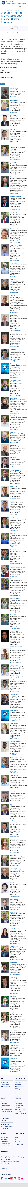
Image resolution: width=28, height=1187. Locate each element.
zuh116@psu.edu (14, 361)
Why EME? (18, 1082)
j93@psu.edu (13, 720)
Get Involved (4, 1141)
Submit (2, 83)
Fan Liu (12, 517)
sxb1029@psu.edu (15, 143)
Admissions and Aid (20, 1086)
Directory (9, 33)
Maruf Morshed (14, 680)
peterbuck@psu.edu (15, 174)
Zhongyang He (13, 349)
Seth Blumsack (14, 146)
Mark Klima (13, 445)
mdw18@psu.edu (14, 1042)
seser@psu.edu (14, 292)
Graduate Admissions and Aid (6, 1108)
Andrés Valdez (14, 962)
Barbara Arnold (14, 100)
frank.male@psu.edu (15, 595)
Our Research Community (19, 1102)
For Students (4, 1128)
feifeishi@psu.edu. (15, 896)
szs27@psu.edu (14, 925)
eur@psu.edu (13, 276)
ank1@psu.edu (14, 442)
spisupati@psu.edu (15, 789)
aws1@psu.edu (14, 865)
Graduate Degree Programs (6, 1102)
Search (19, 6)
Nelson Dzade (13, 212)
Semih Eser (13, 279)
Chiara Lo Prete (14, 550)
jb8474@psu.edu (14, 1010)
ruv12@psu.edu (14, 993)
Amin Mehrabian (14, 631)
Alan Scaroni (13, 855)
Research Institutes (20, 1113)
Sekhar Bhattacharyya (15, 130)
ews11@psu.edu (14, 880)
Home (3, 33)
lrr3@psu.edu (13, 802)
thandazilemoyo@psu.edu (16, 707)
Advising (17, 1089)
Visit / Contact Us (6, 1089)
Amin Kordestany (14, 470)
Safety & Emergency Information (10, 1161)
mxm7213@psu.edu (15, 691)
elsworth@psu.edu (15, 242)
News (16, 1137)
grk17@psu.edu (14, 429)
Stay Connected (5, 1143)
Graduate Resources (6, 1111)
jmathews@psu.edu (15, 612)
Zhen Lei (12, 501)
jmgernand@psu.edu (15, 330)
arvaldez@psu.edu (15, 974)
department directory (9, 64)
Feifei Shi (12, 883)
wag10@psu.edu (14, 346)
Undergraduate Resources (19, 1092)
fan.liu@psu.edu (14, 530)
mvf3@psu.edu (14, 312)
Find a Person (9, 10)
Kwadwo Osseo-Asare (16, 757)
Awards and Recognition (4, 1138)
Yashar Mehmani (14, 615)
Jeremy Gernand (14, 315)
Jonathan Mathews (15, 598)
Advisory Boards (5, 1086)
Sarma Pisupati (14, 775)
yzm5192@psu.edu (15, 628)
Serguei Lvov (13, 566)
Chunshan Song (14, 899)
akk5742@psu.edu (15, 395)
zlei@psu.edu (13, 514)
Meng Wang (13, 1013)
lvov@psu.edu (13, 576)
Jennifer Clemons (14, 177)
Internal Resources (17, 10)
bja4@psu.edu (13, 112)
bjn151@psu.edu (14, 852)
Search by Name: (5, 72)
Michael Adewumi (14, 88)
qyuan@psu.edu (14, 1071)
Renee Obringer (14, 723)
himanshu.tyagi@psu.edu (16, 959)
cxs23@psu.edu (14, 909)
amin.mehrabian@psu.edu (16, 646)
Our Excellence (5, 1084)
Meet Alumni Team (6, 1146)
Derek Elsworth (14, 229)
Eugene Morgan (14, 665)
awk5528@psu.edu (15, 498)
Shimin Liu (12, 533)
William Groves (14, 333)
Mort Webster (13, 1030)
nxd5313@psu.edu (15, 226)
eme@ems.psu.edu (15, 466)
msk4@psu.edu (14, 453)
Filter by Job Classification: (8, 67)
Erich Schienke (13, 868)
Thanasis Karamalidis (15, 380)
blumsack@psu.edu (15, 159)
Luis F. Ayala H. (14, 115)
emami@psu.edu (14, 260)
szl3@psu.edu (13, 547)
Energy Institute (5, 1159)
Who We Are (4, 1082)
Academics (18, 1084)
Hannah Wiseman (14, 1045)
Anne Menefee (14, 649)
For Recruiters (5, 1124)
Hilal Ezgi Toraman (14, 928)
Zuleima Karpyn (14, 398)
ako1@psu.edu (14, 772)
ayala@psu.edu (14, 127)
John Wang (13, 996)
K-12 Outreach (19, 1144)
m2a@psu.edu (13, 96)
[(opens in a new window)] (2, 1178)
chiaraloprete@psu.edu (16, 563)
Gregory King (13, 416)
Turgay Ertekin (13, 263)
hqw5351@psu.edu (15, 1055)
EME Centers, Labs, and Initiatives (20, 1110)
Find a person (5, 1163)
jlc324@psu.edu (14, 193)
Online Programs (5, 1105)
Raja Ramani (13, 805)
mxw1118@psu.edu (15, 1028)
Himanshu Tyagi (14, 946)
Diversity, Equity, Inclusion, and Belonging (12, 1157)
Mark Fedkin (13, 295)
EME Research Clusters (19, 1106)
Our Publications (19, 1140)
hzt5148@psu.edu (14, 943)
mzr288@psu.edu (14, 836)
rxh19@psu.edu (14, 377)
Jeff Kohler (13, 457)
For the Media (19, 1142)
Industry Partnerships (7, 1126)
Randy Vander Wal (14, 977)
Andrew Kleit (13, 432)
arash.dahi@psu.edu (15, 209)
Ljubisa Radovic (14, 792)
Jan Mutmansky (14, 710)
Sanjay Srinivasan (14, 912)
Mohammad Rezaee (15, 823)
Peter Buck (13, 162)
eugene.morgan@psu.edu (16, 677)
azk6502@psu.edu (15, 483)
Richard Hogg (13, 364)
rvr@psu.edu (13, 820)
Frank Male (13, 579)
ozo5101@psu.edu (15, 755)
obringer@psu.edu (14, 738)
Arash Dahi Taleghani (15, 196)
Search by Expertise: (6, 77)
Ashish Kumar (13, 486)
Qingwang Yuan (14, 1058)
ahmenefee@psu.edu (15, 662)
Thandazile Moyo (14, 694)
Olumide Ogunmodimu (15, 741)
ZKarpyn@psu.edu (14, 413)
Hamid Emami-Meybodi (16, 245)
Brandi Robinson (14, 839)
